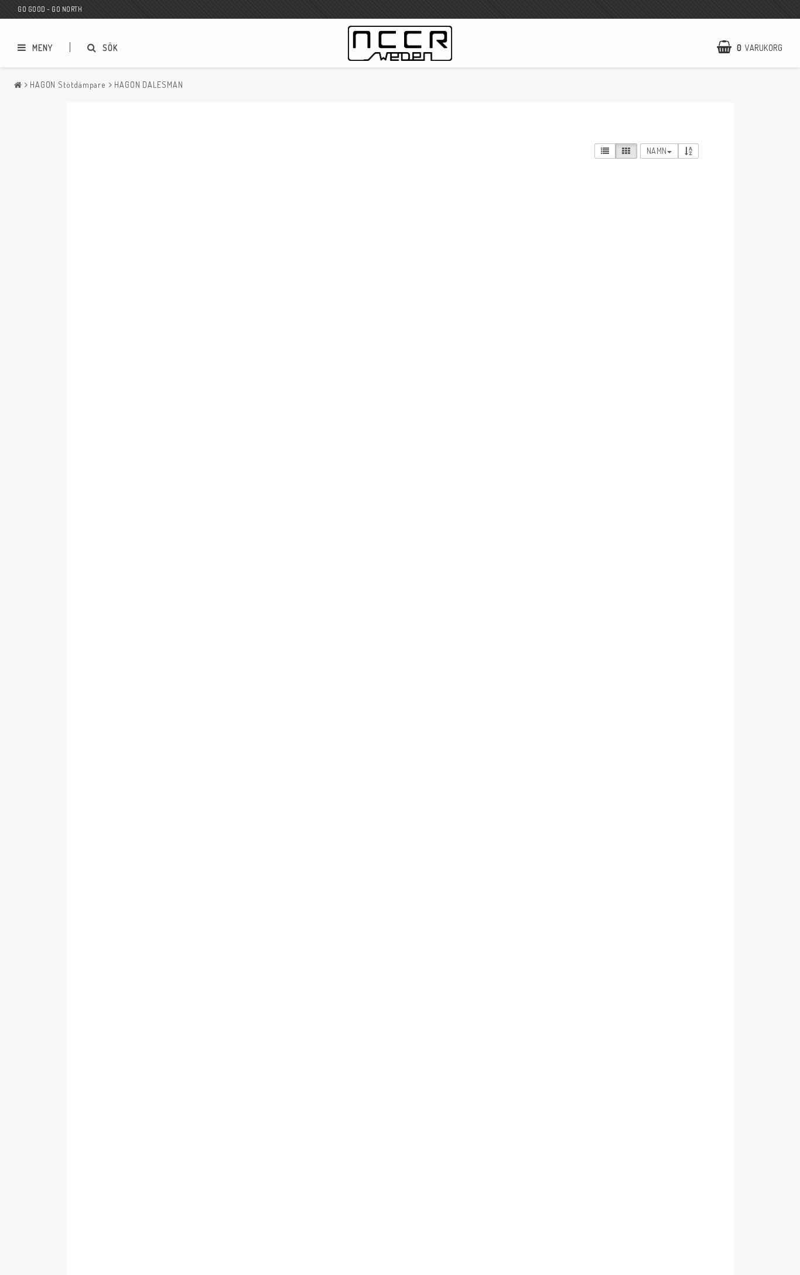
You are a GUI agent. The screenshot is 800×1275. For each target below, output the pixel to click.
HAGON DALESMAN (148, 85)
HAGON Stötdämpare (67, 85)
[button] (755, 47)
